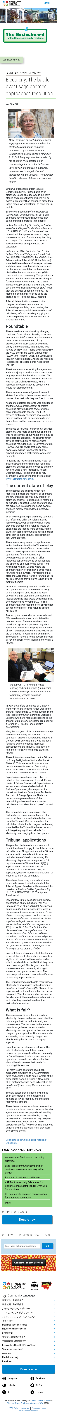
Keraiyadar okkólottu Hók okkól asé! (19, 1345)
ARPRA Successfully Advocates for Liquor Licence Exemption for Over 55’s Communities (26, 1186)
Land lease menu (11, 59)
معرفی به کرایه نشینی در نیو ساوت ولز (19, 1316)
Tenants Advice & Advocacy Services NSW (25, 1403)
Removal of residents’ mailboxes (22, 1177)
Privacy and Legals (40, 1408)
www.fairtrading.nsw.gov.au (20, 478)
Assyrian (6, 1353)
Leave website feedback (28, 1411)
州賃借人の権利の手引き (14, 1337)
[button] (29, 1262)
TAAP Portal (14, 1408)
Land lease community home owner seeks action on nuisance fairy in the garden (24, 1169)
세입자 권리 (7, 1320)
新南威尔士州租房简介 (13, 1300)
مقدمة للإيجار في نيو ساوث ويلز (16, 1308)
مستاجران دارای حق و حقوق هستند (17, 1312)
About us (25, 1408)
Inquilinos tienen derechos (14, 1325)
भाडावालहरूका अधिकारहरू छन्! (14, 1341)
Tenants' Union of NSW (40, 1401)
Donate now (27, 1219)
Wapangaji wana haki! (12, 1349)
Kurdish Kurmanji (10, 1357)
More (8, 1202)
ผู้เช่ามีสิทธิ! (7, 1333)
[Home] (12, 3)
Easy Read (7, 1361)
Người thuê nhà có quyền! (14, 1328)
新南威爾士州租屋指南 (13, 1304)
